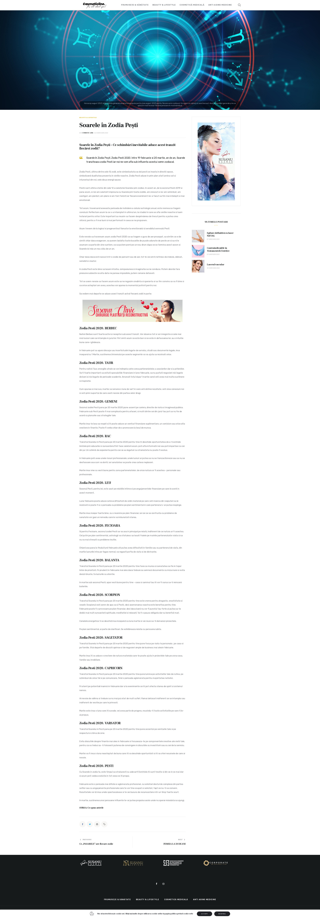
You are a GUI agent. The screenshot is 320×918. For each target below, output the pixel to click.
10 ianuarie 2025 (213, 268)
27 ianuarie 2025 (213, 239)
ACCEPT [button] (204, 914)
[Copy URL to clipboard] (104, 824)
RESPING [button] (222, 914)
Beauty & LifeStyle (88, 118)
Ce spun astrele (96, 807)
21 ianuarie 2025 (213, 254)
